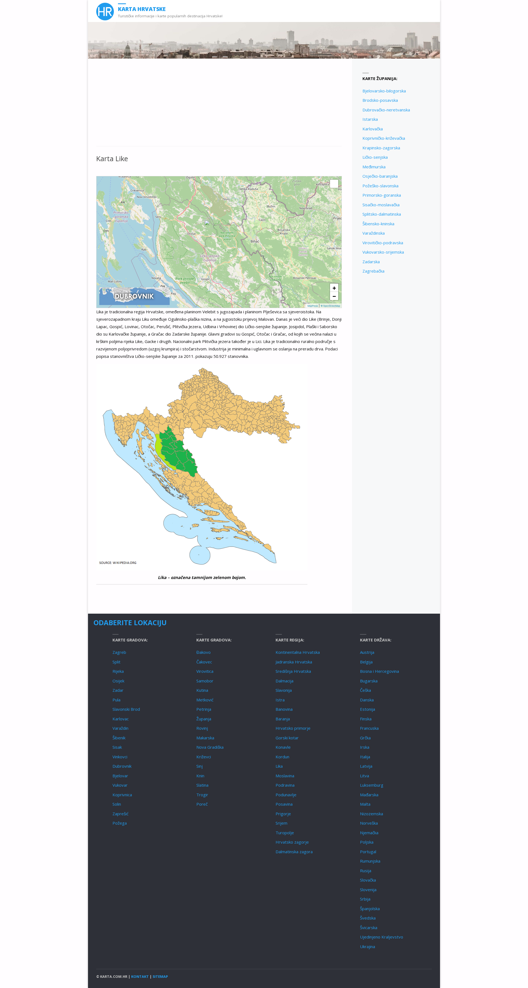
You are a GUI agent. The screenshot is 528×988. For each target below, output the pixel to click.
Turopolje (285, 832)
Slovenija (368, 889)
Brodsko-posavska (380, 100)
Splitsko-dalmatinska (381, 214)
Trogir (202, 794)
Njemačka (369, 832)
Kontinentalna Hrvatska (298, 652)
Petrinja (203, 709)
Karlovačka (372, 128)
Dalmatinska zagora (294, 851)
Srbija (365, 899)
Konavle (283, 747)
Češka (365, 690)
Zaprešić (120, 813)
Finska (366, 718)
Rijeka (118, 671)
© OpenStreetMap (330, 305)
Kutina (202, 690)
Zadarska (371, 261)
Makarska (205, 737)
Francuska (369, 728)
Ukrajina (367, 946)
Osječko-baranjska (380, 176)
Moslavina (285, 775)
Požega (119, 823)
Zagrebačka (373, 271)
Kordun (282, 756)
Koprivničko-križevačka (383, 138)
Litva (364, 775)
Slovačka (368, 880)
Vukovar (120, 785)
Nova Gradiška (210, 747)
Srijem (281, 823)
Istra (280, 699)
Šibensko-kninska (378, 223)
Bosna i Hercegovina (379, 671)
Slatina (202, 785)
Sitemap (160, 976)
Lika (279, 766)
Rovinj (202, 728)
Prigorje (283, 813)
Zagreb (119, 652)
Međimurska (374, 166)
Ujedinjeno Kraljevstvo (381, 937)
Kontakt (140, 976)
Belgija (366, 662)
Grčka (365, 737)
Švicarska (368, 927)
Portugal (368, 851)
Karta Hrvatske (142, 9)
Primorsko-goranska (381, 195)
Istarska (370, 119)
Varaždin (120, 728)
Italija (365, 756)
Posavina (284, 804)
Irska (364, 747)
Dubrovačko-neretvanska (386, 109)
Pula (116, 699)
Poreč (202, 804)
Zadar (117, 690)
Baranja (283, 718)
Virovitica (204, 671)
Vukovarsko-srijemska (383, 252)
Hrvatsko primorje (293, 728)
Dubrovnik (121, 766)
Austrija (367, 652)
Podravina (285, 785)
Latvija (366, 766)
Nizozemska (371, 813)
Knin (200, 775)
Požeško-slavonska (380, 185)
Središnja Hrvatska (293, 671)
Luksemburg (371, 785)
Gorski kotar (287, 737)
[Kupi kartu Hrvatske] (134, 296)
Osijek (118, 681)
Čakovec (204, 662)
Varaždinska (373, 233)
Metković (204, 699)
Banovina (284, 709)
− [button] (334, 296)
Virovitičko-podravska (382, 242)
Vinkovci (119, 756)
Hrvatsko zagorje (292, 842)
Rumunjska (370, 861)
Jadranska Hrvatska (294, 662)
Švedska (368, 918)
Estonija (367, 709)
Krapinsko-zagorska (381, 147)
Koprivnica (122, 794)
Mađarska (369, 794)
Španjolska (370, 908)
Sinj (199, 766)
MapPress (312, 305)
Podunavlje (286, 794)
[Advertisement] (219, 105)
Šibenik (118, 737)
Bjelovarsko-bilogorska (384, 91)
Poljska (366, 842)
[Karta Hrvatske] (105, 11)
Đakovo (203, 652)
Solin (116, 804)
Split (116, 662)
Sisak (117, 747)
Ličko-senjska (375, 157)
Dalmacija (284, 681)
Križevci (203, 756)
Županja (203, 718)
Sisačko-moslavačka (381, 204)
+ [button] (334, 287)
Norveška (369, 823)
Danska (367, 699)
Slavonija (284, 690)
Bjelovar (120, 775)
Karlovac (120, 718)
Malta (365, 804)
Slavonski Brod (126, 709)
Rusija (365, 870)
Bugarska (369, 681)
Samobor (204, 681)
